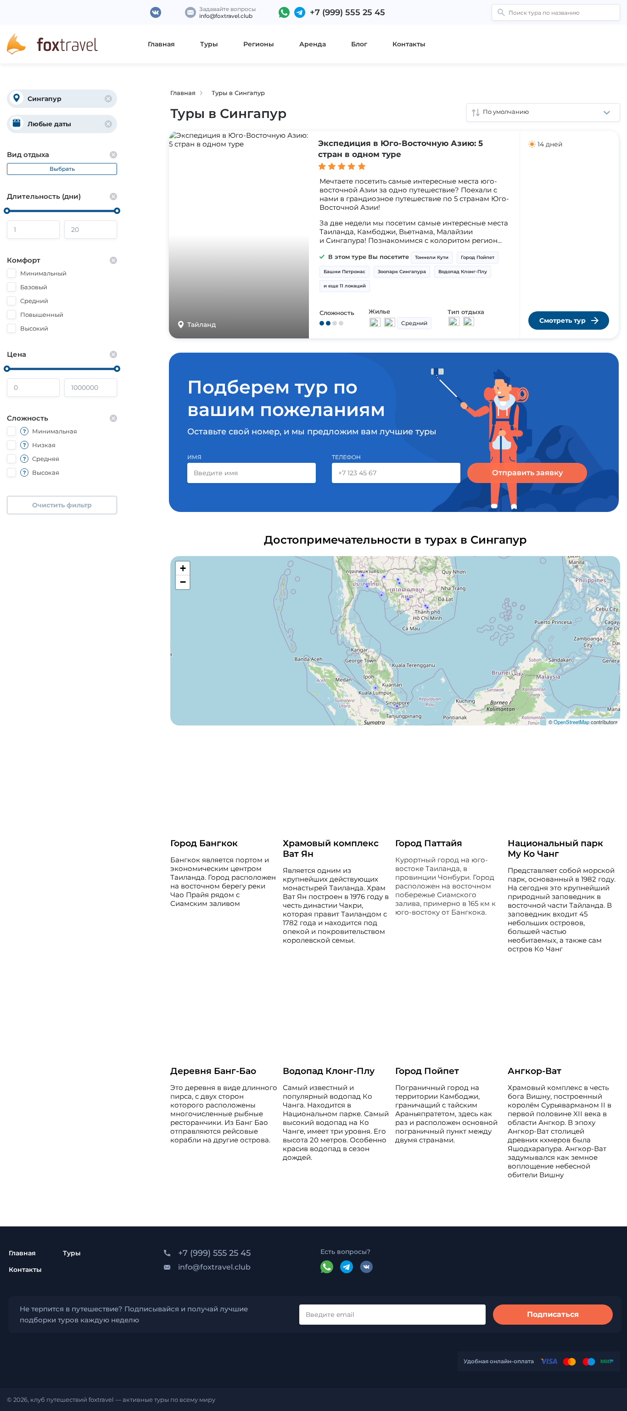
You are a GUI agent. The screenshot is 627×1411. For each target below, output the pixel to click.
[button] (362, 575)
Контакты (408, 44)
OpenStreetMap (571, 721)
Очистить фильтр (62, 505)
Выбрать (62, 168)
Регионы (258, 44)
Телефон (346, 457)
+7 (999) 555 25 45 (347, 12)
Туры (209, 44)
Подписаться (553, 1314)
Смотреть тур (562, 320)
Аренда (312, 44)
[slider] (7, 211)
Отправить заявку (527, 472)
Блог (359, 44)
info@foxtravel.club (225, 15)
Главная (161, 44)
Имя (194, 457)
